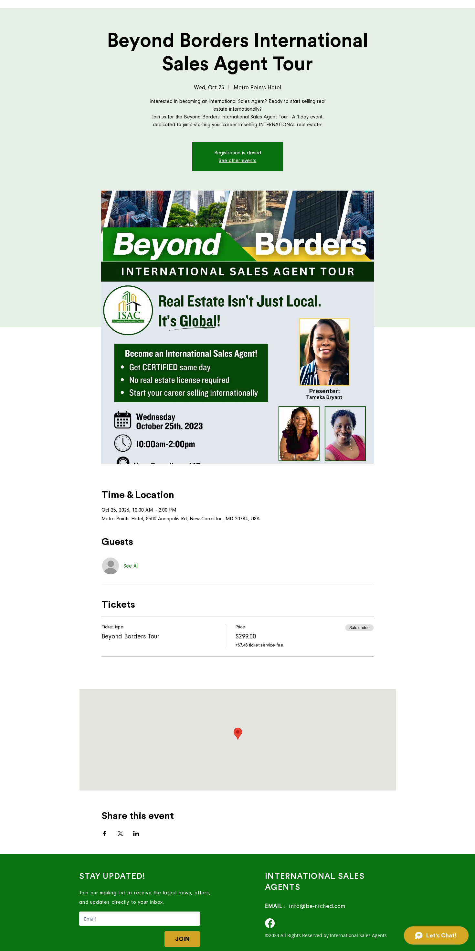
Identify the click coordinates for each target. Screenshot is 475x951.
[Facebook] (270, 923)
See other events (237, 160)
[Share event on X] (120, 833)
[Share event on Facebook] (104, 833)
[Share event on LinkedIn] (136, 833)
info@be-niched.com (315, 906)
